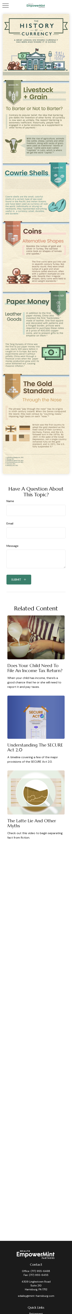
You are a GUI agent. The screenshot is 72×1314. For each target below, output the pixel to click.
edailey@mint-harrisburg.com (36, 1296)
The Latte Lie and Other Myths (31, 823)
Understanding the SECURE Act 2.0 (35, 747)
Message (12, 546)
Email (9, 523)
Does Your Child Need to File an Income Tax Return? (34, 668)
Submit (16, 580)
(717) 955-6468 (40, 1271)
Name (10, 501)
